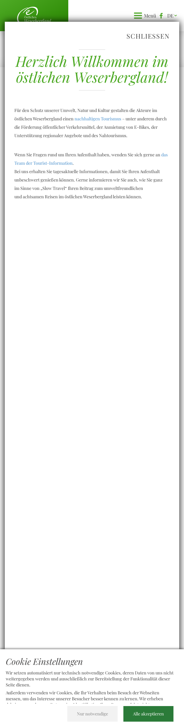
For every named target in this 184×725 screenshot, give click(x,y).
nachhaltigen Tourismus (98, 119)
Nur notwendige (92, 714)
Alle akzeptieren (148, 714)
